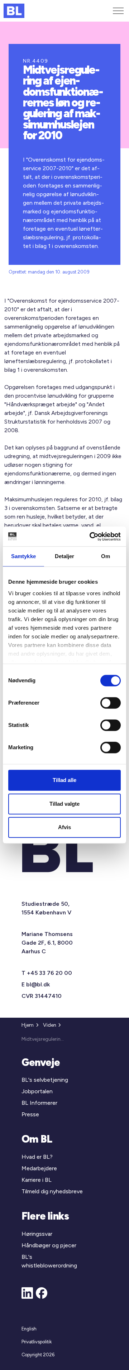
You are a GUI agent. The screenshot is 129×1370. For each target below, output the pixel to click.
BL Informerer (39, 1102)
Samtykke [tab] (23, 556)
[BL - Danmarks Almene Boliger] (14, 11)
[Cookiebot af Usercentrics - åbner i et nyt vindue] (91, 536)
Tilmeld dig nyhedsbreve (52, 1191)
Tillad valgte (64, 804)
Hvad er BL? (37, 1156)
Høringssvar (37, 1233)
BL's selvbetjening (45, 1079)
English (29, 1328)
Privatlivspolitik (37, 1341)
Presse (30, 1114)
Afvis (64, 827)
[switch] (110, 703)
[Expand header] (118, 11)
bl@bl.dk (38, 984)
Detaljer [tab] (65, 556)
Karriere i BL (37, 1179)
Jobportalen (37, 1091)
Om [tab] (105, 556)
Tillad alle (64, 780)
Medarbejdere (39, 1168)
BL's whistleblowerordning (49, 1261)
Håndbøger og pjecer (49, 1245)
